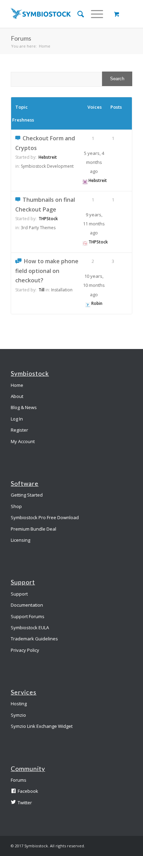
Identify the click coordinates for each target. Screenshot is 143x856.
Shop (16, 506)
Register (19, 430)
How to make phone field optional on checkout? (46, 270)
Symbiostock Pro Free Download (45, 517)
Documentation (27, 605)
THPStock (48, 219)
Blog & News (24, 407)
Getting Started (27, 495)
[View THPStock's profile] (85, 242)
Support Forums (27, 616)
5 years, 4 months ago (94, 162)
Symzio (18, 715)
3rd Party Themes (38, 228)
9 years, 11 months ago (94, 223)
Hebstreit (48, 157)
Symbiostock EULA (30, 627)
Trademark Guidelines (34, 638)
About (17, 396)
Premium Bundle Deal (33, 529)
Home (44, 46)
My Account (23, 441)
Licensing (20, 540)
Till (41, 290)
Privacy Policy (25, 650)
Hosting (19, 703)
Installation (62, 290)
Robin (96, 303)
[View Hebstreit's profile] (85, 180)
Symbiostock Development (47, 166)
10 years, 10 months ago (94, 285)
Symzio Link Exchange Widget (42, 726)
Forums (18, 780)
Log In (17, 419)
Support (19, 594)
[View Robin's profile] (87, 303)
